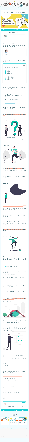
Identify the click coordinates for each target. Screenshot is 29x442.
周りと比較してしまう (9, 72)
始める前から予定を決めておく (10, 78)
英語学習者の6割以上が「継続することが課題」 (11, 67)
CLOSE (24, 65)
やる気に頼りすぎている (9, 70)
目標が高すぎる (8, 71)
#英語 (3, 398)
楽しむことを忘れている (9, 73)
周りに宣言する (8, 79)
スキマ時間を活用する (9, 76)
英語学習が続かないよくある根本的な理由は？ (11, 69)
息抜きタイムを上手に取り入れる (10, 77)
